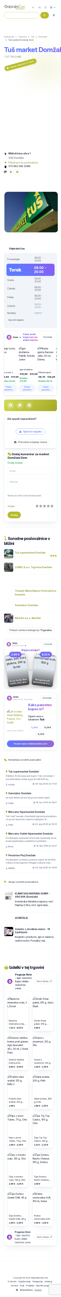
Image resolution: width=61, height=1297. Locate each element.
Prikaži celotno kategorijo (30, 630)
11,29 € (47, 727)
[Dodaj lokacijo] (33, 7)
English (38, 1290)
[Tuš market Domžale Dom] (31, 211)
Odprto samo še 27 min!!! (21, 64)
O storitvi (12, 1281)
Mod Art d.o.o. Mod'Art (28, 618)
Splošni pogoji (43, 1285)
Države (14, 1285)
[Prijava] (39, 7)
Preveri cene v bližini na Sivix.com (30, 743)
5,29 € (34, 727)
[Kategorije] (45, 7)
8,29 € (41, 734)
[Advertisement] (30, 111)
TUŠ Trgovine (12, 56)
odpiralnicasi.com (39, 1277)
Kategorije (38, 1281)
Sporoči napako (16, 320)
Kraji (22, 1285)
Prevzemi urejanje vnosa (32, 442)
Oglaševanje (24, 1281)
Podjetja (30, 1285)
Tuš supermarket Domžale (30, 552)
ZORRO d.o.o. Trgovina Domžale (33, 567)
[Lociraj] (53, 15)
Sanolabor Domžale (26, 605)
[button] (52, 7)
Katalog (48, 1281)
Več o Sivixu (45, 981)
